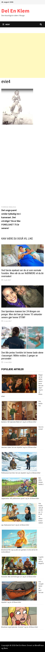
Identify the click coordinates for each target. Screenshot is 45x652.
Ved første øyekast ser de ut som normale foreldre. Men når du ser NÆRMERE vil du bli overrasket (22, 273)
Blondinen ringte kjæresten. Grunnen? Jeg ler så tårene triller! (19, 627)
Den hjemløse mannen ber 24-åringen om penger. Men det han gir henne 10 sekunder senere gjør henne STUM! (21, 314)
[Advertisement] (22, 55)
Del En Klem (15, 10)
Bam (6, 648)
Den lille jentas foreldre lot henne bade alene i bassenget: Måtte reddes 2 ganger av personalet (22, 355)
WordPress (39, 645)
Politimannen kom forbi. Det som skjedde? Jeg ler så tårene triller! (20, 473)
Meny (7, 24)
